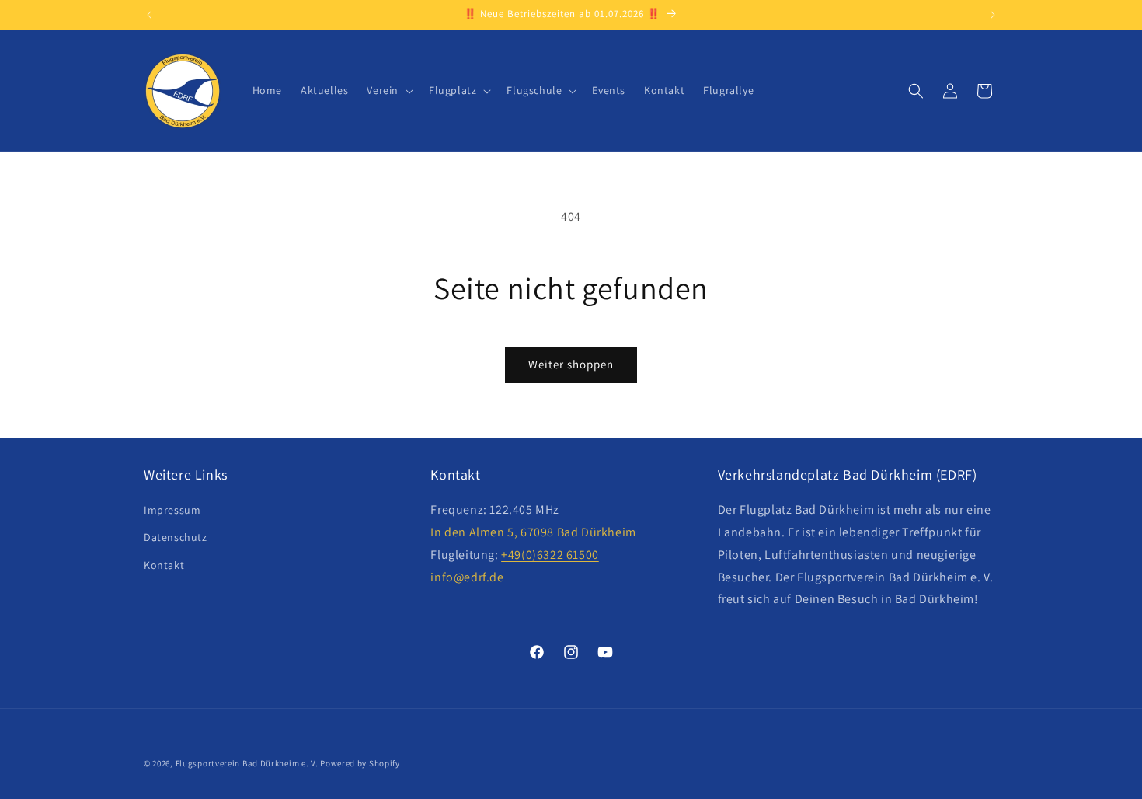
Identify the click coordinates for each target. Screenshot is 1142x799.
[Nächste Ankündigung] (993, 15)
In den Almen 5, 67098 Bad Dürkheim (532, 532)
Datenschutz (175, 538)
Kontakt (164, 565)
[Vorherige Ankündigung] (149, 15)
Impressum (172, 511)
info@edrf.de (466, 577)
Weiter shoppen (571, 364)
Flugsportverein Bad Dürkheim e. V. (247, 763)
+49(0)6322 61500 (550, 554)
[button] (388, 90)
